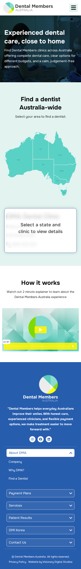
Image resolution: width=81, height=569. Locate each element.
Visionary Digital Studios (57, 562)
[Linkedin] (49, 439)
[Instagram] (32, 439)
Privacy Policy (17, 562)
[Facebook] (41, 439)
